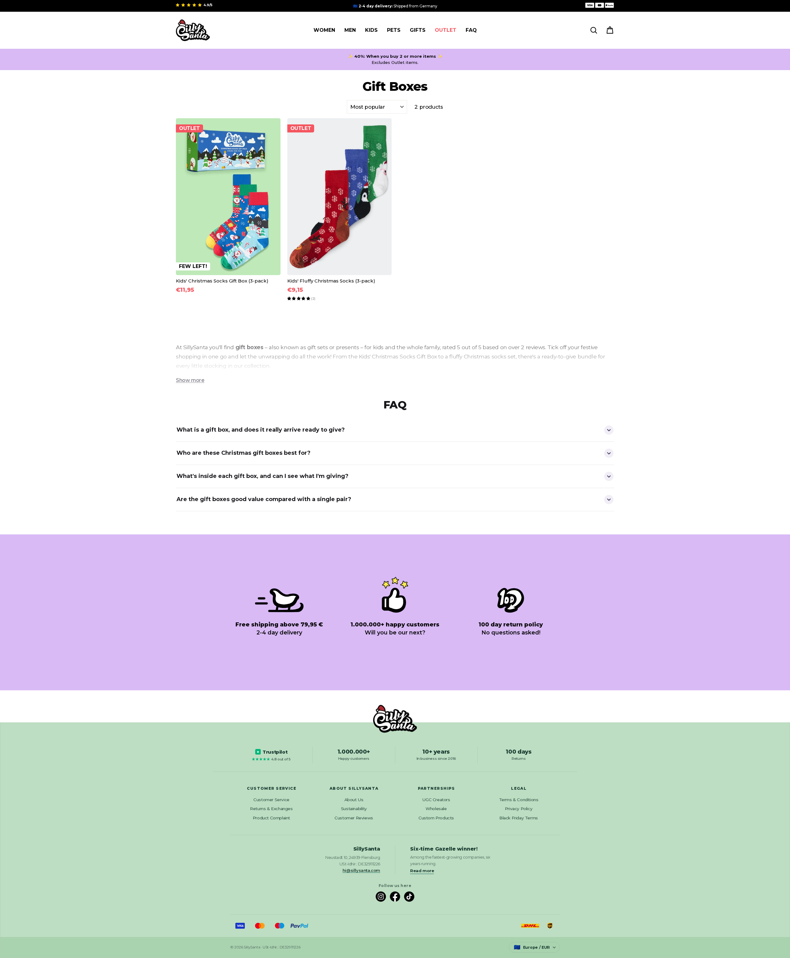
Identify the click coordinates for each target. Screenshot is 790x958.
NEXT (395, 533)
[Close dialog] (780, 10)
